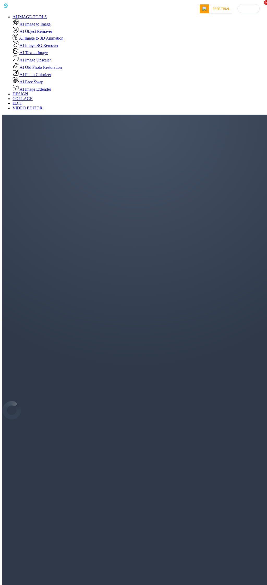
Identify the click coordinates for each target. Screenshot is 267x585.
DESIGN (20, 94)
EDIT (17, 103)
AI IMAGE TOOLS (30, 17)
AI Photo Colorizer (35, 74)
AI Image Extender (35, 89)
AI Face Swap (31, 82)
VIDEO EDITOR (28, 108)
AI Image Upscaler (35, 60)
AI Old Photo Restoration (40, 67)
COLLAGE (23, 98)
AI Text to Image (33, 53)
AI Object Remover (35, 31)
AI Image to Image (35, 24)
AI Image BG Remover (38, 45)
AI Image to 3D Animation (40, 38)
